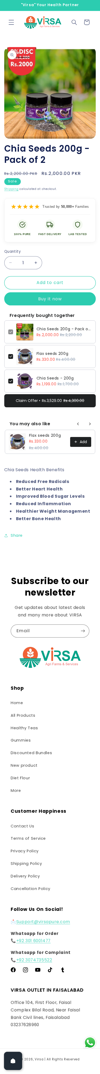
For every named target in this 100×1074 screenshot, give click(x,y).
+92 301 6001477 (33, 941)
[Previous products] (78, 424)
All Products (23, 715)
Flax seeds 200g (52, 353)
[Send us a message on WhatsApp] (90, 1042)
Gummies (21, 740)
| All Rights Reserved (62, 1059)
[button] (11, 22)
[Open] (13, 1061)
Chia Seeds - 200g (55, 378)
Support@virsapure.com (43, 922)
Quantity (12, 251)
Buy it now (50, 299)
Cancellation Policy (30, 888)
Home (17, 702)
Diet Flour (20, 778)
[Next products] (90, 424)
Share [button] (17, 535)
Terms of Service (28, 838)
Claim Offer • (50, 400)
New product (24, 765)
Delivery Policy (25, 876)
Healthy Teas (24, 728)
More (16, 790)
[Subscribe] (83, 631)
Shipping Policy (26, 863)
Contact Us (22, 826)
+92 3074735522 (34, 960)
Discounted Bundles (31, 752)
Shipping (11, 189)
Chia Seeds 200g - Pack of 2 (64, 329)
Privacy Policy (25, 851)
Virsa (39, 1059)
